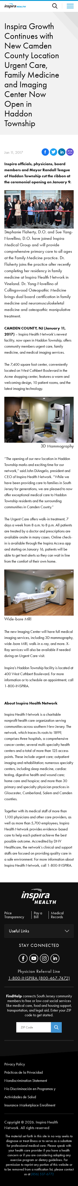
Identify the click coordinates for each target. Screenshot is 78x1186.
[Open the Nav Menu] (68, 6)
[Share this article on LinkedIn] (62, 154)
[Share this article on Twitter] (54, 154)
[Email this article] (70, 154)
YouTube (33, 958)
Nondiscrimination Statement (25, 1080)
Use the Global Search (57, 6)
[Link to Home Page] (39, 900)
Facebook (23, 958)
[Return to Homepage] (15, 5)
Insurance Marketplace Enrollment (29, 1105)
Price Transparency (14, 915)
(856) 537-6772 (42, 1174)
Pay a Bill (38, 915)
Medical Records (57, 915)
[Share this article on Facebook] (46, 154)
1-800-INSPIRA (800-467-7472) (39, 978)
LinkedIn (54, 958)
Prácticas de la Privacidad (23, 1072)
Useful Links (19, 930)
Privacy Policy (14, 1064)
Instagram (44, 958)
